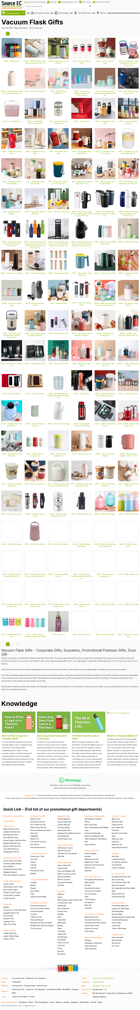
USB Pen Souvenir (64, 851)
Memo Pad (116, 819)
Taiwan (30, 1002)
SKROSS (61, 894)
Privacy (32, 997)
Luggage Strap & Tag (11, 913)
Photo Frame (89, 931)
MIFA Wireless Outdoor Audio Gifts (70, 900)
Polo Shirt (33, 859)
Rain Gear (115, 856)
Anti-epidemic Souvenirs (12, 858)
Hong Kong (22, 1002)
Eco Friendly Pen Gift (38, 825)
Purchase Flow (17, 986)
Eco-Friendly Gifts (118, 874)
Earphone (88, 871)
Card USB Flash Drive (11, 849)
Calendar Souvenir (91, 928)
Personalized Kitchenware (94, 879)
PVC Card (115, 946)
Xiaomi (60, 897)
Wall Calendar (117, 940)
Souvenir (33, 914)
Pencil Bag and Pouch (120, 847)
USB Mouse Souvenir (65, 848)
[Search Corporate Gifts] (90, 6)
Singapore (74, 1002)
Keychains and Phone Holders (41, 923)
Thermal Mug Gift (64, 819)
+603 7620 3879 (99, 978)
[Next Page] (17, 35)
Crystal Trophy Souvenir (12, 881)
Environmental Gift (118, 897)
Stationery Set (117, 844)
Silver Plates (34, 891)
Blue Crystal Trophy (10, 890)
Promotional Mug (64, 827)
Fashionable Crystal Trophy (13, 887)
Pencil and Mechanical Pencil (40, 830)
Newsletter (66, 989)
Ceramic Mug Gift (64, 825)
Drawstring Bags (117, 911)
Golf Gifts (61, 885)
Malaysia (59, 1002)
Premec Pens (62, 911)
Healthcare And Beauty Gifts (95, 816)
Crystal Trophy (8, 884)
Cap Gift (33, 868)
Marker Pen (34, 839)
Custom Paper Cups (65, 839)
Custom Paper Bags (119, 928)
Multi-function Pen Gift (38, 827)
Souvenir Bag (8, 916)
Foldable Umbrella (118, 859)
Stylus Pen (34, 833)
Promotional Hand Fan (38, 906)
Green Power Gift (118, 894)
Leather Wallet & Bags (11, 936)
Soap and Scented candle (39, 908)
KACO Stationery (64, 908)
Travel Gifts (7, 904)
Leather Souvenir (9, 930)
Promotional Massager (93, 833)
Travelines (61, 931)
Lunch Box (88, 908)
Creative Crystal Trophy (11, 892)
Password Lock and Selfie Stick (14, 910)
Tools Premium (90, 899)
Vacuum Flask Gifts (64, 822)
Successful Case (18, 978)
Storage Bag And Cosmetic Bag (123, 917)
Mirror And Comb (91, 825)
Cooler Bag (116, 925)
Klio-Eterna (61, 954)
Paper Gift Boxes (91, 946)
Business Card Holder (119, 833)
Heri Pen (61, 951)
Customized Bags (118, 903)
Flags (32, 894)
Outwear (33, 865)
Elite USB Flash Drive (10, 835)
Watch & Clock (90, 868)
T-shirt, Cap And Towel (38, 853)
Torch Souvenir (36, 928)
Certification (16, 982)
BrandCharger (63, 937)
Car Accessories (90, 894)
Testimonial (29, 978)
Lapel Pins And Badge (38, 897)
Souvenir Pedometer (65, 882)
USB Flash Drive (9, 826)
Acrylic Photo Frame (92, 925)
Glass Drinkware (63, 836)
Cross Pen (61, 945)
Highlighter (34, 836)
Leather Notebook (10, 933)
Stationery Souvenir (119, 816)
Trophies (33, 882)
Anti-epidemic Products (93, 819)
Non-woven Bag (118, 879)
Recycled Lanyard (118, 885)
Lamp (86, 897)
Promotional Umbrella (119, 862)
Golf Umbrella (117, 865)
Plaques (33, 888)
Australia (66, 1002)
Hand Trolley (116, 923)
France (99, 1002)
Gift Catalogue (40, 989)
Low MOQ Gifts (8, 821)
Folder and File (117, 825)
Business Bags (117, 914)
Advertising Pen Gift (37, 822)
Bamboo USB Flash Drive (12, 846)
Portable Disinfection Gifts (12, 869)
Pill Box (87, 822)
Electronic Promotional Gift (94, 865)
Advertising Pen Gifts (37, 816)
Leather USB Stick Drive (11, 832)
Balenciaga (62, 923)
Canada (93, 1002)
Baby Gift (88, 905)
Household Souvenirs (92, 888)
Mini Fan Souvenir (64, 879)
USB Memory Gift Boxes (93, 943)
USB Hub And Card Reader (67, 853)
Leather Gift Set (8, 939)
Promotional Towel (37, 871)
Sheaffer (61, 914)
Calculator (115, 830)
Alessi (60, 928)
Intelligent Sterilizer (10, 872)
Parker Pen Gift (63, 943)
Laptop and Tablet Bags (120, 908)
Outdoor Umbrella (118, 868)
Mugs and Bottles (64, 816)
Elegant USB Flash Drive (12, 843)
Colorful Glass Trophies (11, 895)
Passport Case (8, 918)
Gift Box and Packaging (93, 937)
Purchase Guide (30, 986)
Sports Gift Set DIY (64, 865)
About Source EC (18, 989)
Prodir (60, 948)
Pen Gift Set (34, 844)
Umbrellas (115, 853)
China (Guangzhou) (41, 1002)
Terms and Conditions (20, 997)
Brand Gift (61, 891)
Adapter (6, 907)
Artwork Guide (42, 986)
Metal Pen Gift (35, 819)
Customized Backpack (120, 920)
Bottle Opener (90, 882)
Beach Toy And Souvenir (67, 874)
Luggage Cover (9, 921)
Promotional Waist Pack (120, 906)
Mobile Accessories (92, 859)
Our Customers (40, 978)
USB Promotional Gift (65, 845)
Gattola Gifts (62, 934)
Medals (33, 885)
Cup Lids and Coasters (93, 891)
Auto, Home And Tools (93, 877)
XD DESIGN (62, 940)
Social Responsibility (54, 989)
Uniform (33, 862)
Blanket (33, 873)
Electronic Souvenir (92, 851)
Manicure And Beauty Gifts (94, 836)
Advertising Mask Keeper (12, 864)
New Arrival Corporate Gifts (13, 816)
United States (84, 1002)
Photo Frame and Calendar (94, 914)
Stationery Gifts (117, 839)
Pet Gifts (88, 885)
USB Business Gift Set (11, 852)
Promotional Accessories (39, 903)
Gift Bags (88, 940)
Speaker (88, 856)
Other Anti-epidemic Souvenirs (14, 875)
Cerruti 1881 (62, 920)
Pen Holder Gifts (118, 827)
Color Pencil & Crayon (38, 842)
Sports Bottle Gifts (64, 830)
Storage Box (89, 902)
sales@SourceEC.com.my (102, 986)
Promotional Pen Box (38, 847)
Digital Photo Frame (92, 862)
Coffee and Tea (36, 917)
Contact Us (30, 989)
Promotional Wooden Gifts (121, 877)
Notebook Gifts (117, 822)
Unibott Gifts (62, 906)
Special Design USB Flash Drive (14, 840)
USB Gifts (61, 856)
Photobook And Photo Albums (95, 923)
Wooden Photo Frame (93, 920)
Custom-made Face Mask (12, 861)
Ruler (114, 836)
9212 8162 (109, 978)
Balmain (60, 925)
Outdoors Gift (62, 868)
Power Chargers (90, 853)
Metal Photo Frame (91, 917)
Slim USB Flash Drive (10, 837)
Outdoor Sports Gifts (65, 862)
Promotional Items (36, 911)
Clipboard (115, 842)
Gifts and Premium (36, 920)
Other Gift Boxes (91, 949)
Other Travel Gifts (9, 924)
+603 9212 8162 (98, 982)
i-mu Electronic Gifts (65, 903)
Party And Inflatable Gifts (66, 871)
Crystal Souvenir (9, 898)
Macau (52, 1002)
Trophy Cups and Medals (39, 879)
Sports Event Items (64, 877)
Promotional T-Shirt (37, 856)
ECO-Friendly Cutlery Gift (121, 882)
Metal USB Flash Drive (11, 829)
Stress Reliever (90, 844)
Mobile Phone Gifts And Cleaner (41, 925)
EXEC (59, 917)
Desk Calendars (117, 937)
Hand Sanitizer (8, 866)
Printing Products (118, 934)
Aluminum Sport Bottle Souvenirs (69, 833)
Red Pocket (116, 943)
